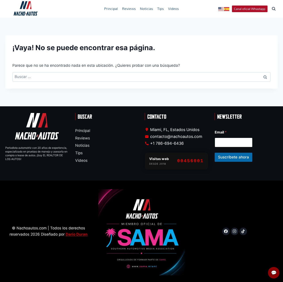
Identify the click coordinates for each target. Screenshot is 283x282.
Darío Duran (77, 234)
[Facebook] (226, 231)
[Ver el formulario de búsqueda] (274, 9)
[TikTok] (243, 231)
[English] (221, 9)
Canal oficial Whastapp (249, 9)
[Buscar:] (141, 76)
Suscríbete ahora (233, 157)
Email (221, 132)
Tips (160, 8)
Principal (111, 8)
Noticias (146, 8)
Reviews (129, 8)
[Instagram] (234, 231)
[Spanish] (227, 9)
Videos (173, 8)
